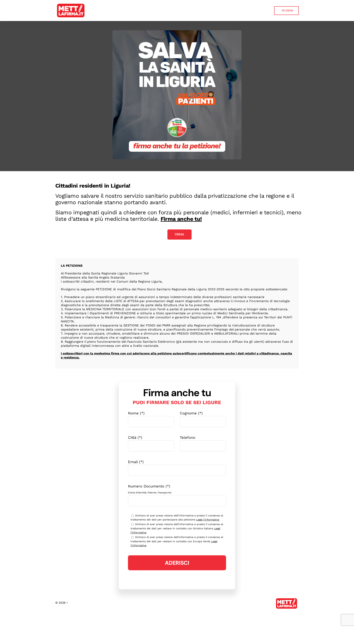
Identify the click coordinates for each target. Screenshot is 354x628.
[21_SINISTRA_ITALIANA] (177, 32)
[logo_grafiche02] (71, 3)
